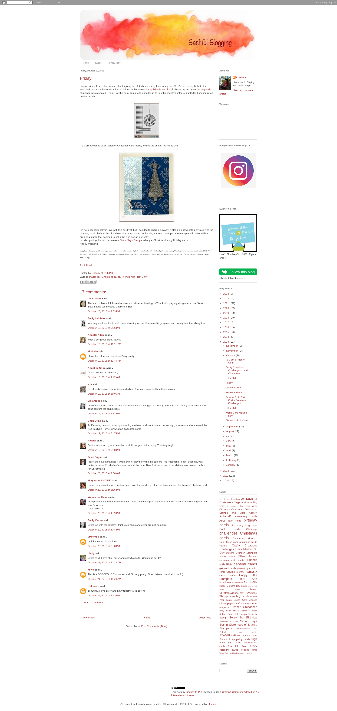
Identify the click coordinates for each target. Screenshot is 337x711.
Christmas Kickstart (245, 538)
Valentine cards (228, 649)
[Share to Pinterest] (95, 282)
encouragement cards (231, 560)
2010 (226, 480)
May (229, 445)
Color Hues (225, 541)
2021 (226, 303)
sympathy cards (241, 639)
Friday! (229, 382)
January (231, 464)
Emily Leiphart (96, 318)
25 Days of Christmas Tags (238, 500)
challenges (95, 276)
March (230, 455)
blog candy (237, 525)
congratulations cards (245, 541)
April (229, 450)
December (232, 345)
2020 (226, 308)
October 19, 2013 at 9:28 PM (104, 449)
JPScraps (93, 536)
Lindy (91, 553)
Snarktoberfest (243, 629)
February (231, 460)
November (232, 350)
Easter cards (227, 556)
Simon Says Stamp (130, 240)
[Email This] (81, 282)
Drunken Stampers (246, 552)
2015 (226, 332)
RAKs (236, 610)
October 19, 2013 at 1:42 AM (104, 377)
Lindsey (241, 77)
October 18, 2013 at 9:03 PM (104, 311)
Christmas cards (111, 276)
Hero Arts (248, 579)
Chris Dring (94, 420)
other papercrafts (230, 603)
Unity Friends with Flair (159, 89)
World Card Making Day (229, 653)
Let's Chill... (232, 378)
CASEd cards (229, 529)
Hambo (232, 575)
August (230, 431)
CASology (251, 529)
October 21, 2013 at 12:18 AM (104, 562)
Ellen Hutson (247, 556)
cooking (223, 546)
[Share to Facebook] (91, 282)
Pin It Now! (86, 265)
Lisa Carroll (94, 298)
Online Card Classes (245, 600)
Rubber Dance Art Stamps (233, 614)
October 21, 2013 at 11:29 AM (104, 579)
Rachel (92, 440)
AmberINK (225, 516)
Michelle (93, 351)
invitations (239, 582)
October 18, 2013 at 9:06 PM (104, 327)
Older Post (205, 617)
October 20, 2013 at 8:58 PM (104, 546)
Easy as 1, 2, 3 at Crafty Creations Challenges (236, 400)
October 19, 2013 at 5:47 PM (104, 433)
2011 (226, 475)
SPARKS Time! (234, 392)
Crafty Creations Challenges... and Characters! (237, 370)
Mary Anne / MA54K (99, 480)
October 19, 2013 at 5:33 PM (104, 413)
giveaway (241, 568)
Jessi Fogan (95, 457)
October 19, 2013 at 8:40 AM (104, 393)
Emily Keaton (96, 520)
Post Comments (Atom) (154, 626)
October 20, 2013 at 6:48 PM (104, 529)
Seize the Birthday (243, 617)
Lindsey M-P (193, 691)
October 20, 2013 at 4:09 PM (104, 513)
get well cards (227, 568)
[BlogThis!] (85, 282)
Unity (144, 276)
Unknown (93, 586)
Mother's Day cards (237, 586)
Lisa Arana (94, 400)
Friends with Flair (130, 276)
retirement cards (249, 611)
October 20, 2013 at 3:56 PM (104, 489)
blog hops (251, 525)
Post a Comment (93, 602)
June (229, 440)
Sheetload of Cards (228, 621)
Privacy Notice (115, 63)
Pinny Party (225, 611)
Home (86, 63)
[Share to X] (88, 282)
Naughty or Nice (240, 596)
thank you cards (230, 642)
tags (254, 639)
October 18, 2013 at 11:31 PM (104, 344)
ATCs (222, 520)
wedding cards (249, 650)
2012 (226, 470)
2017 (226, 322)
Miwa (91, 569)
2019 (226, 313)
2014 (226, 336)
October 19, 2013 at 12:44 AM (104, 360)
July (228, 436)
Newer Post (88, 617)
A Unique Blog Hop (238, 506)
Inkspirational (226, 582)
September (232, 426)
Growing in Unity (235, 572)
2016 (226, 327)
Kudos (98, 63)
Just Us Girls (250, 582)
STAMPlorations (229, 635)
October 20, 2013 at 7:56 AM (104, 473)
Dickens (230, 553)
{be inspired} (204, 89)
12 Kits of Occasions (229, 499)
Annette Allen (96, 334)
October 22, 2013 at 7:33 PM (104, 595)
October (231, 355)
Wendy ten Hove (97, 497)
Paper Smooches (245, 607)
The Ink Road (237, 646)
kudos (222, 586)
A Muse (245, 502)
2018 (226, 317)
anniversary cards (245, 516)
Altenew (253, 513)
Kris (90, 384)
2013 (226, 341)
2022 (226, 298)
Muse (237, 589)
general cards (245, 564)
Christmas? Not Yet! (237, 420)
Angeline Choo (97, 367)
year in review (246, 653)
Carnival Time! (234, 387)
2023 (226, 293)
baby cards (234, 521)
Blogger (212, 704)
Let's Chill (231, 408)
